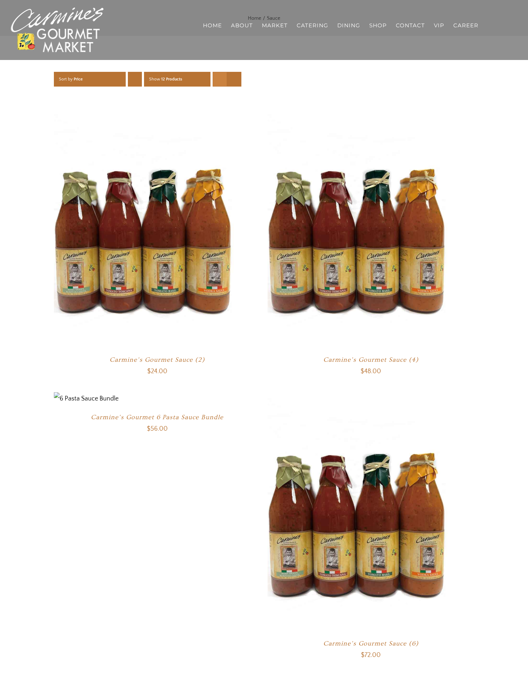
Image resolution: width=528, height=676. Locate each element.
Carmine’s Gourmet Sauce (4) (370, 360)
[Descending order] (135, 79)
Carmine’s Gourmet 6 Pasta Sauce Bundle (157, 417)
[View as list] (234, 79)
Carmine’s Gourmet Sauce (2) (157, 360)
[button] (506, 25)
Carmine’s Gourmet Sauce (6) (370, 643)
